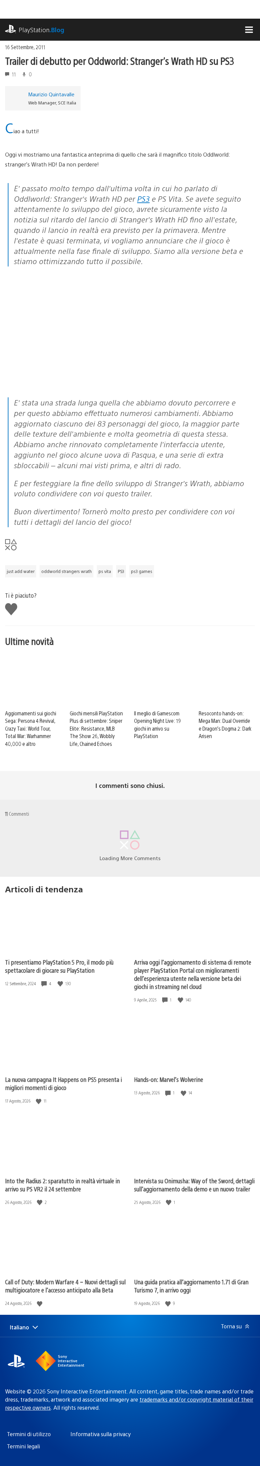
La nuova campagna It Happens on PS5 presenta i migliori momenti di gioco (63, 1083)
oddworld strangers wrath (66, 571)
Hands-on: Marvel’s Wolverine (168, 1079)
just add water (21, 571)
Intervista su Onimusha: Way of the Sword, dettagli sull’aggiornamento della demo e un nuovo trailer (194, 1185)
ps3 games (141, 571)
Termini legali (23, 1446)
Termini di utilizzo (29, 1434)
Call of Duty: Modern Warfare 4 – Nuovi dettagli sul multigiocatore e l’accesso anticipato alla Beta (65, 1286)
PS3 (143, 198)
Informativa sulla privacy (100, 1434)
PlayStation (41, 30)
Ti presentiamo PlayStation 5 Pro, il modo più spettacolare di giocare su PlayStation (59, 966)
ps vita (105, 571)
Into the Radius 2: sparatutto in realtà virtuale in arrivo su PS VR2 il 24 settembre (62, 1185)
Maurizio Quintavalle (51, 94)
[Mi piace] (61, 983)
